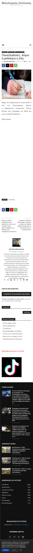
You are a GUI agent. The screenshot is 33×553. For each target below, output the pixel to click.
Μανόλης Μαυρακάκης (9, 61)
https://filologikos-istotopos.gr (16, 251)
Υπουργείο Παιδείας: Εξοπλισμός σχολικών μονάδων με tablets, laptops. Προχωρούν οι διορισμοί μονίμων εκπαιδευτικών (24, 225)
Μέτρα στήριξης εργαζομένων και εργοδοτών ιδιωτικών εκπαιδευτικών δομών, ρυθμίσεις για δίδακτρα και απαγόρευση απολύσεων (9, 226)
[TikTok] (18, 280)
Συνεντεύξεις (12, 199)
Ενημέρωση (9, 49)
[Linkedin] (11, 280)
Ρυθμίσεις (23, 547)
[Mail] (15, 280)
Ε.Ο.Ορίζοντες (7, 328)
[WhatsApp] (15, 65)
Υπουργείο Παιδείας (20, 52)
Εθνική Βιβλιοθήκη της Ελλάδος (12, 331)
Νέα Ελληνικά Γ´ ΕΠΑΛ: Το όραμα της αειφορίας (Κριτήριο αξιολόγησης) (21, 470)
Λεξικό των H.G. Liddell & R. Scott (12, 336)
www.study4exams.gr (9, 326)
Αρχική (3, 49)
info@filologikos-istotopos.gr (20, 524)
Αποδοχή (5, 550)
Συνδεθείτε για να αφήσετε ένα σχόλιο (16, 294)
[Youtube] (27, 280)
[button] (30, 45)
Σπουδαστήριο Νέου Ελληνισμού (12, 339)
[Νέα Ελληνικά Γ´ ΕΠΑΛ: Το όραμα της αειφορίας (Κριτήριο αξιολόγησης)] (6, 471)
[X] (7, 65)
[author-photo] (16, 246)
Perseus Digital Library (9, 323)
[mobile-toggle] (3, 45)
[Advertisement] (16, 25)
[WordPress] (24, 280)
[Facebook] (3, 65)
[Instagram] (8, 280)
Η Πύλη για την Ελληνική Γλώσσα (12, 334)
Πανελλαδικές (11, 52)
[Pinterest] (11, 65)
